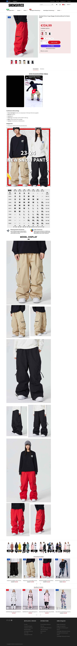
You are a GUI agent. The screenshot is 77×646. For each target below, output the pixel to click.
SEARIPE (40, 17)
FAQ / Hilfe (26, 633)
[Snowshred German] (16, 6)
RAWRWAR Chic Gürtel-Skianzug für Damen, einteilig (33, 611)
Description (35, 69)
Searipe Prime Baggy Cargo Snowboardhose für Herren (17, 580)
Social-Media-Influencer (45, 624)
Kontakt (25, 624)
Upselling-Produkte (38, 587)
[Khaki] (46, 33)
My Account (52, 1)
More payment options (50, 48)
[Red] (42, 33)
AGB (41, 633)
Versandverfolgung (28, 626)
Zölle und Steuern (44, 629)
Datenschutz (43, 631)
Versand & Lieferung (28, 627)
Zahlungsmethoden (28, 634)
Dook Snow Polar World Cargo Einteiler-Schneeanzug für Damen (51, 611)
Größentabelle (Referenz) (45, 627)
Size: (42, 36)
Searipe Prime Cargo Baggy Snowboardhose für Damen (34, 580)
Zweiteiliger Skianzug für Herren (63, 636)
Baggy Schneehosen (61, 624)
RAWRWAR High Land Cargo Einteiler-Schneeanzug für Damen (18, 611)
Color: (43, 30)
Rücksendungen (27, 629)
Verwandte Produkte (38, 556)
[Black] (49, 33)
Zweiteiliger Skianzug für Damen (63, 631)
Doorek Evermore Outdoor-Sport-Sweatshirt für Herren (66, 580)
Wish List (57, 1)
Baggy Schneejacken (61, 626)
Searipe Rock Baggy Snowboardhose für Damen (48, 580)
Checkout (69, 1)
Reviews (42, 69)
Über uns (42, 626)
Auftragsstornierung (28, 631)
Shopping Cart (63, 1)
